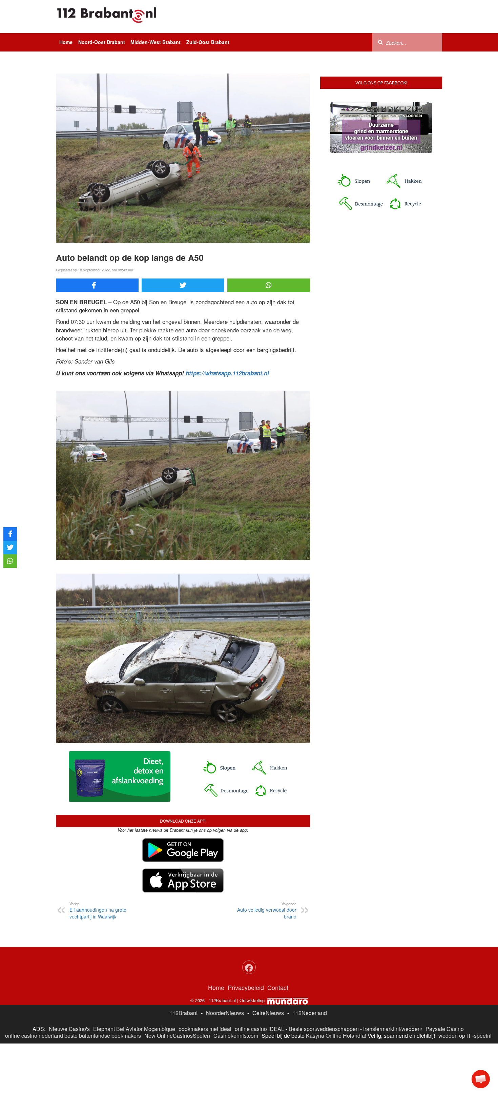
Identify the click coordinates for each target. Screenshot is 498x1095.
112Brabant (183, 1013)
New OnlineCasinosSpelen (177, 1035)
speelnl (483, 1035)
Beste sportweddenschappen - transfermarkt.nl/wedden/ (355, 1029)
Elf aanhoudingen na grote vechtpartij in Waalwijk (97, 910)
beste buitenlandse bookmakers (102, 1035)
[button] (481, 1079)
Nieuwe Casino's (69, 1029)
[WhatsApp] (268, 285)
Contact (277, 987)
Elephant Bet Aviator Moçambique (134, 1029)
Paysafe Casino (445, 1029)
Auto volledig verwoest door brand (266, 910)
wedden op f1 (454, 1035)
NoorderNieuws (225, 1013)
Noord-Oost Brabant (101, 42)
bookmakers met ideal (205, 1029)
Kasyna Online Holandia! (336, 1035)
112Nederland (309, 1013)
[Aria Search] (380, 42)
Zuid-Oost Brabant (207, 42)
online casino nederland (34, 1035)
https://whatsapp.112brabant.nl (227, 373)
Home (65, 42)
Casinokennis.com (235, 1035)
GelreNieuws (268, 1013)
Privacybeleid (246, 987)
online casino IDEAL (259, 1029)
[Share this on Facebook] (97, 285)
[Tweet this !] (183, 285)
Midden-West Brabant (155, 42)
